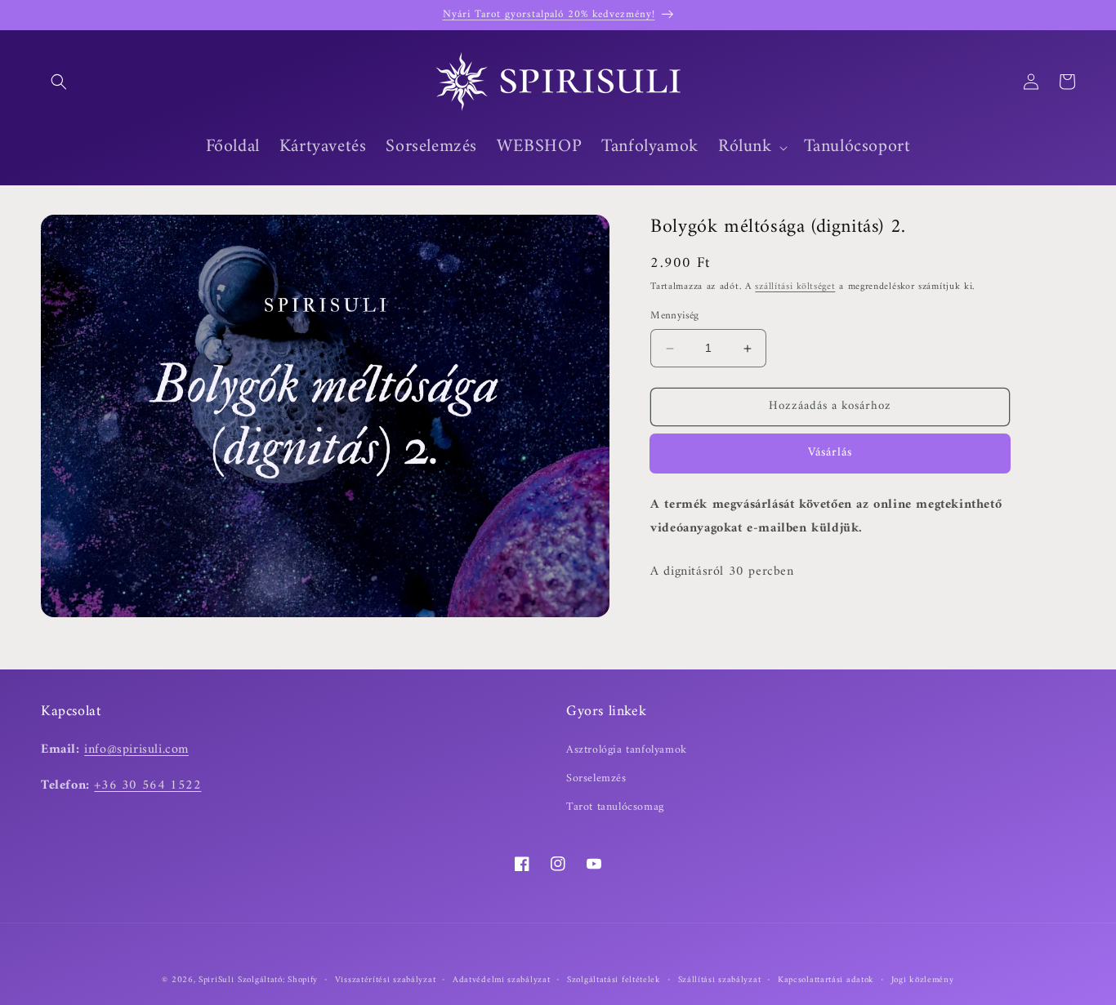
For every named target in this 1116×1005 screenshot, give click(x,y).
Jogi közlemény (922, 979)
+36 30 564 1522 (147, 785)
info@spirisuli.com (136, 748)
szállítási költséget (795, 287)
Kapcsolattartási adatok (826, 979)
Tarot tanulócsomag (615, 806)
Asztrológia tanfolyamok (626, 749)
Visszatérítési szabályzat (385, 979)
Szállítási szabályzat (719, 979)
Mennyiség (674, 317)
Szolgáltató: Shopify (278, 980)
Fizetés (830, 453)
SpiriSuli (216, 980)
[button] (59, 82)
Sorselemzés (596, 777)
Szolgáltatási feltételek (614, 979)
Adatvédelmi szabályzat (501, 979)
